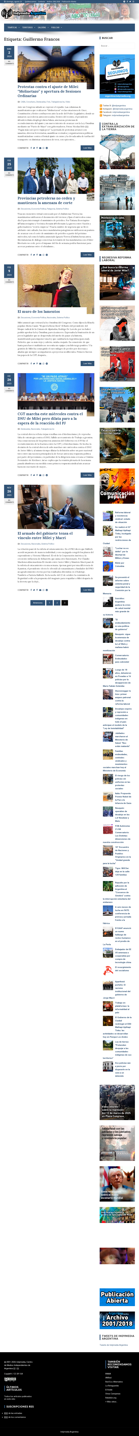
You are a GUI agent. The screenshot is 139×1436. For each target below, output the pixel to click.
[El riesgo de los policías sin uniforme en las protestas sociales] (108, 779)
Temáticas (12, 27)
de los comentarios (15, 1417)
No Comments (9, 62)
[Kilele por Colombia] (108, 566)
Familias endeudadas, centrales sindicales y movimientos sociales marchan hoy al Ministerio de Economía (115, 761)
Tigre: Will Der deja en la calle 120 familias (122, 871)
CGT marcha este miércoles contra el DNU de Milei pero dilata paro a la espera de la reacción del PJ (50, 418)
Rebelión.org (110, 1398)
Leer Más (87, 148)
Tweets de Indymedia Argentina (114, 1345)
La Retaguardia (112, 1385)
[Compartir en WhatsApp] (43, 148)
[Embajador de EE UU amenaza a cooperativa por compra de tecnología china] (108, 953)
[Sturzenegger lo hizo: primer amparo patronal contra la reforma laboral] (108, 694)
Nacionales (51, 317)
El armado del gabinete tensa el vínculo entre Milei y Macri (45, 535)
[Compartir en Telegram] (46, 148)
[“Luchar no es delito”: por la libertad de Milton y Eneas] (108, 552)
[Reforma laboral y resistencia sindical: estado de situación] (108, 516)
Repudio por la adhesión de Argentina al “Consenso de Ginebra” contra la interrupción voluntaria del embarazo (116, 892)
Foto (48, 102)
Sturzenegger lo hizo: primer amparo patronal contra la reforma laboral (123, 697)
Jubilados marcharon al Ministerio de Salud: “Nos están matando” (122, 739)
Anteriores (37, 603)
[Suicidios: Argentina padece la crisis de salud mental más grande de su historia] (108, 602)
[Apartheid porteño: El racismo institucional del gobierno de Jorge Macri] (108, 985)
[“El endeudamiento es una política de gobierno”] (108, 623)
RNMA (108, 1374)
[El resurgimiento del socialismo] (108, 971)
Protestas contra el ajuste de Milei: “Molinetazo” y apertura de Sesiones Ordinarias (49, 91)
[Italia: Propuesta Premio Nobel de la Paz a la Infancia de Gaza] (108, 797)
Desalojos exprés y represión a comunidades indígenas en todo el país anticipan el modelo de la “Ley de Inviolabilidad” (117, 719)
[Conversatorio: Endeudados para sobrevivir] (108, 659)
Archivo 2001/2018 (53, 1)
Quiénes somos (30, 1)
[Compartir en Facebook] (31, 148)
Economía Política (38, 209)
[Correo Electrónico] (40, 148)
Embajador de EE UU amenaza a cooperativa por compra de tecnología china (123, 956)
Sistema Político (62, 209)
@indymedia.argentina (122, 109)
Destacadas (41, 102)
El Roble (108, 1390)
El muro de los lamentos (39, 311)
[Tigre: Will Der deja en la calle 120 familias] (108, 872)
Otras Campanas (112, 1393)
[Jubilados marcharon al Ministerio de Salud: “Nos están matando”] (108, 737)
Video (67, 102)
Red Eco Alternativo (114, 1382)
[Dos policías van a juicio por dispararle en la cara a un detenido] (108, 1066)
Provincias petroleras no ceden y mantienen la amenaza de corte (46, 200)
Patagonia (51, 209)
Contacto (41, 1)
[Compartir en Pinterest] (37, 148)
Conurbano (30, 102)
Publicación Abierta (69, 1)
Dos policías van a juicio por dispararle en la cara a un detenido (123, 1069)
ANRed (108, 1377)
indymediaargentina (121, 112)
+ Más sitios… (111, 1401)
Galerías (42, 27)
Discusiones (26, 209)
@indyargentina (119, 105)
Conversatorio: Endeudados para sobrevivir (122, 658)
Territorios (27, 27)
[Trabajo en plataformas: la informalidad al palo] (108, 1006)
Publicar (55, 27)
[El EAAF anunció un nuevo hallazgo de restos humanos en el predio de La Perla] (108, 932)
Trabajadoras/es (58, 102)
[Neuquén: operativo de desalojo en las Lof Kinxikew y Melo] (108, 811)
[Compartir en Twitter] (34, 148)
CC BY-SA (18, 1374)
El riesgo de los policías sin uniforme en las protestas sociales (122, 782)
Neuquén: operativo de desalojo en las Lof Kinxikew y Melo (122, 814)
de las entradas (13, 1413)
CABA (23, 102)
